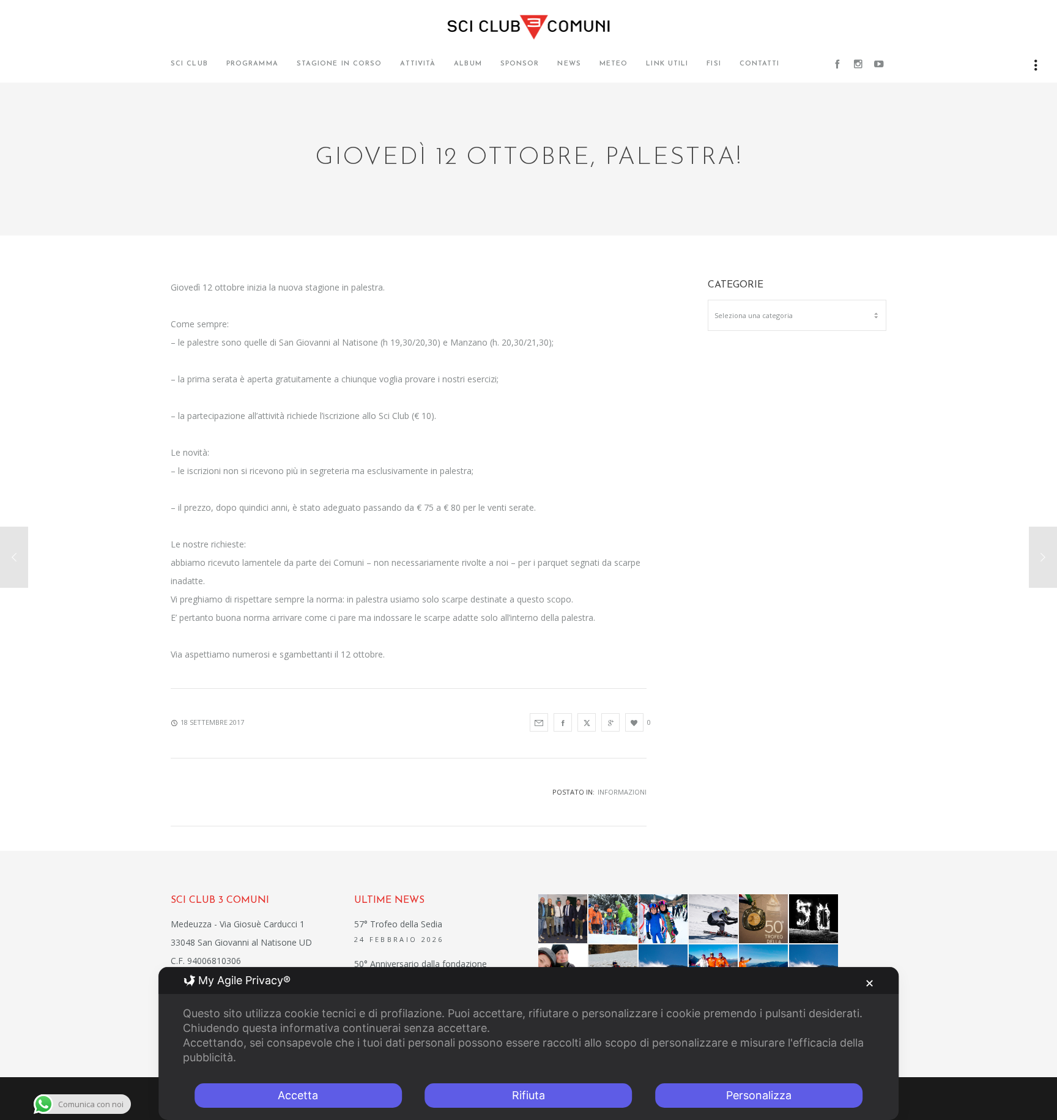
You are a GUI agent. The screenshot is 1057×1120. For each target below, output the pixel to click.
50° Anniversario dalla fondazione (420, 964)
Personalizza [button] (759, 1095)
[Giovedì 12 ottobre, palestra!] (539, 722)
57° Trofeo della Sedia (398, 924)
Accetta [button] (298, 1095)
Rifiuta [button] (528, 1095)
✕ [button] (869, 983)
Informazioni (622, 791)
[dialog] (528, 1043)
